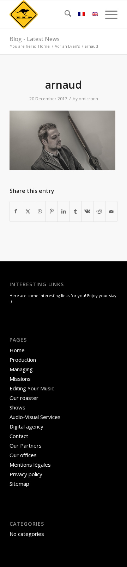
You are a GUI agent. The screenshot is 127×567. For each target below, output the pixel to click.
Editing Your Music (32, 388)
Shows (17, 407)
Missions (20, 378)
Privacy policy (26, 474)
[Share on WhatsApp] (40, 211)
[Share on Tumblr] (75, 211)
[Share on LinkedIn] (63, 211)
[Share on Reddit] (99, 211)
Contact (19, 435)
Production (23, 359)
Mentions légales (30, 464)
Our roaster (24, 397)
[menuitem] (64, 14)
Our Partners (26, 445)
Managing (21, 369)
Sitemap (19, 483)
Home (17, 350)
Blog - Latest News (35, 39)
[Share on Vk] (87, 211)
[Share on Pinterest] (52, 211)
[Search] (64, 14)
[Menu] (107, 14)
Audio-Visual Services (35, 416)
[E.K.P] (53, 14)
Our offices (23, 455)
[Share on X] (28, 211)
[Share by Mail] (111, 211)
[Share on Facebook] (16, 211)
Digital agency (26, 426)
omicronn (88, 99)
